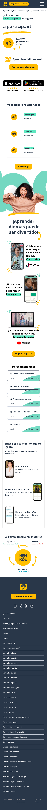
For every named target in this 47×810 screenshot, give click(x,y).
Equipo (5, 638)
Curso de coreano (10, 702)
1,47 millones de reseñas (33, 90)
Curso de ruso (8, 742)
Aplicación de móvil (10, 628)
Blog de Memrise (10, 643)
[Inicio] (8, 59)
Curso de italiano (10, 722)
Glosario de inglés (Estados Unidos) (17, 761)
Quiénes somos (9, 613)
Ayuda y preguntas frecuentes (15, 623)
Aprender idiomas (10, 653)
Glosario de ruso (9, 791)
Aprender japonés (10, 683)
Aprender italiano (10, 678)
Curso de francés (10, 707)
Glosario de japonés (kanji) (13, 781)
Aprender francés (10, 668)
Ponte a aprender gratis (23, 67)
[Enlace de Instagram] (32, 606)
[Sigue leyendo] (42, 4)
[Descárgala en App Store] (12, 83)
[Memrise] (4, 4)
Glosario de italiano (10, 771)
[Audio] (8, 43)
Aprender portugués (11, 687)
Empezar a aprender (19, 4)
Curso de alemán (9, 697)
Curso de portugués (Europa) (15, 737)
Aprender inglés (9, 11)
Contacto (6, 618)
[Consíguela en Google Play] (33, 83)
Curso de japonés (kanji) (12, 727)
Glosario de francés (10, 757)
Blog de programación (12, 648)
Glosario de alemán (10, 747)
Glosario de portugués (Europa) (16, 786)
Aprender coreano (10, 663)
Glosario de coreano (11, 752)
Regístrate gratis (23, 353)
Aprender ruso (9, 692)
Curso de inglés (9, 712)
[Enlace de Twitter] (20, 606)
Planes (5, 633)
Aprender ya (24, 166)
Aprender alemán (10, 658)
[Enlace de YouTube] (26, 606)
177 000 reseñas (12, 90)
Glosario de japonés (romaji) (14, 776)
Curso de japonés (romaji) (13, 732)
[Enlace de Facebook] (15, 606)
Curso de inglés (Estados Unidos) (31, 11)
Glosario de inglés (10, 766)
